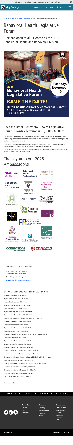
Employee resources (59, 416)
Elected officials (44, 410)
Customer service (42, 414)
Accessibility (8, 432)
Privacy (24, 408)
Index (9, 394)
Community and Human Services (20, 18)
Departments (60, 405)
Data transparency (26, 411)
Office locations (61, 408)
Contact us (42, 405)
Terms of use (26, 405)
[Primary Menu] (70, 7)
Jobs (57, 420)
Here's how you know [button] (53, 2)
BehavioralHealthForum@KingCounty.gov (19, 280)
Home (5, 18)
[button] (71, 2)
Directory (42, 408)
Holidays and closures (60, 411)
